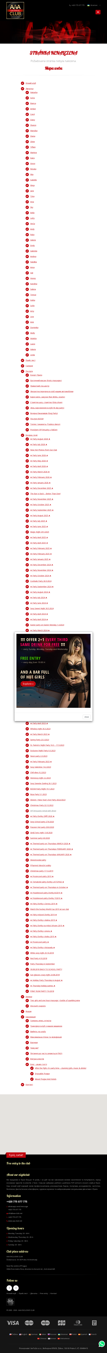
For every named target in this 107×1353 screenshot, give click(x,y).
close (86, 717)
